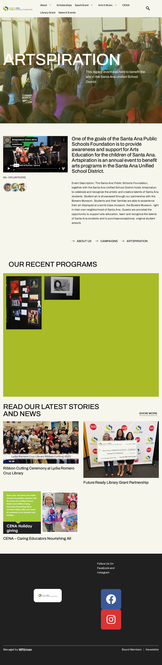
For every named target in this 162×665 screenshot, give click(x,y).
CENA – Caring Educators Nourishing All (37, 538)
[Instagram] (111, 619)
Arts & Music (105, 5)
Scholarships (64, 5)
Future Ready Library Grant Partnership (116, 482)
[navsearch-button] (148, 9)
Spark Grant (82, 5)
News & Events (67, 12)
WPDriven (25, 649)
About (43, 5)
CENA (126, 5)
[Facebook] (111, 599)
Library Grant (47, 12)
